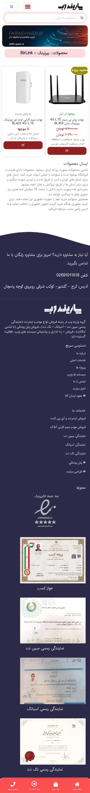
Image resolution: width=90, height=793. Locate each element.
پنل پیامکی (76, 462)
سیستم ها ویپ (76, 374)
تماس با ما (79, 381)
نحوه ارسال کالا (74, 395)
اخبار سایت (79, 388)
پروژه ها (81, 367)
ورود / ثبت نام (34, 789)
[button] (27, 6)
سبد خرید (56, 789)
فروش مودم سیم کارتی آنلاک (68, 427)
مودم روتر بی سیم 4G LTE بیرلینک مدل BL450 (67, 121)
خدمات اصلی (78, 360)
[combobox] (45, 17)
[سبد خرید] (11, 6)
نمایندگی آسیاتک (75, 444)
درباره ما (81, 353)
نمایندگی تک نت (76, 453)
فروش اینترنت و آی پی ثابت (68, 418)
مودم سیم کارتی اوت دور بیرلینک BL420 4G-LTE (23, 121)
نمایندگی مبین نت (75, 436)
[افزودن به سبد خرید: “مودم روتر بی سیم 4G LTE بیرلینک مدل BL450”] (67, 151)
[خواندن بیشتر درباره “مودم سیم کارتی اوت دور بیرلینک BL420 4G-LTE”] (23, 145)
